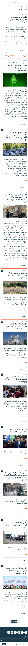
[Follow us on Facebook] (25, 632)
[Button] (22, 50)
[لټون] (23, 644)
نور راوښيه (14, 621)
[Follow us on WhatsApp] (12, 632)
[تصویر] (17, 644)
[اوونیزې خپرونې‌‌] (10, 644)
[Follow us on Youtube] (18, 632)
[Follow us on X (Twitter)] (22, 632)
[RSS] (8, 632)
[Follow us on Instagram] (15, 632)
